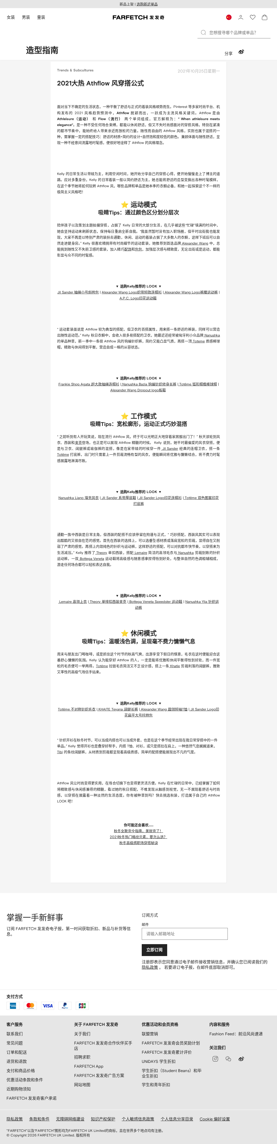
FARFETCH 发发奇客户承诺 (31, 1098)
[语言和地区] (229, 17)
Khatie (174, 666)
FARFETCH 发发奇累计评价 (167, 1052)
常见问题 (14, 1043)
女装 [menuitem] (11, 17)
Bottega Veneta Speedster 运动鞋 (155, 601)
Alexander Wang (194, 243)
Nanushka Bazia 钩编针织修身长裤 (148, 384)
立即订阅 (154, 950)
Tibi (60, 752)
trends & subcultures (75, 70)
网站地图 (82, 1085)
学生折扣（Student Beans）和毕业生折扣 (172, 1073)
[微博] (241, 1059)
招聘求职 (82, 1057)
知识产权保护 (103, 1119)
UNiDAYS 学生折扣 (159, 1061)
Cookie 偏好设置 (215, 1119)
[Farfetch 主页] (138, 17)
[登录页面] (241, 17)
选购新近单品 (147, 4)
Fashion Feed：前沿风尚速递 (236, 1034)
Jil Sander (169, 448)
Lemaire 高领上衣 (73, 601)
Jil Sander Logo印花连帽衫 (160, 498)
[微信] (228, 1059)
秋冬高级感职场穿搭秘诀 (138, 843)
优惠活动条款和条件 (24, 1080)
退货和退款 (16, 1061)
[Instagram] (215, 1059)
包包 (138, 249)
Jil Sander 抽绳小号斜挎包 (78, 292)
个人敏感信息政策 (138, 1119)
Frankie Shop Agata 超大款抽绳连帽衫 (88, 384)
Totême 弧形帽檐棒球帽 (197, 384)
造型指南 (42, 51)
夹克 (78, 442)
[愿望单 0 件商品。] (253, 17)
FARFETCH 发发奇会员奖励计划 (171, 1043)
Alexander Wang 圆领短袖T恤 (163, 709)
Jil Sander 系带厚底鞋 (118, 498)
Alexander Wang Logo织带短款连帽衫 (132, 292)
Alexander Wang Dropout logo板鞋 (138, 390)
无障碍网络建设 (70, 1119)
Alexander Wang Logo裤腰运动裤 (191, 292)
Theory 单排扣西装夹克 (108, 601)
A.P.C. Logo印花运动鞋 (138, 298)
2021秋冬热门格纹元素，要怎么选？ (138, 837)
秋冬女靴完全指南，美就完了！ (138, 831)
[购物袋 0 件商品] (265, 17)
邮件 (145, 924)
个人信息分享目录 (177, 1119)
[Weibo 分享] (241, 52)
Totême (63, 454)
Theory (101, 552)
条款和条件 (39, 1119)
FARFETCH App (88, 1066)
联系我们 (14, 1034)
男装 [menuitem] (26, 17)
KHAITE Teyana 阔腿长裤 (117, 709)
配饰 (127, 249)
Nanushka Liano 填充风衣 (78, 498)
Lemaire (140, 552)
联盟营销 (150, 1034)
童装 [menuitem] (41, 17)
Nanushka (211, 335)
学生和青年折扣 (156, 1085)
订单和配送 (16, 1052)
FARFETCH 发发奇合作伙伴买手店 (103, 1045)
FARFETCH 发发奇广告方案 (99, 1075)
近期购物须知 (18, 1089)
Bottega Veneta (91, 558)
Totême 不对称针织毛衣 (76, 709)
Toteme (198, 341)
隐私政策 (150, 967)
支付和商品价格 (20, 1071)
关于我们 (82, 1034)
